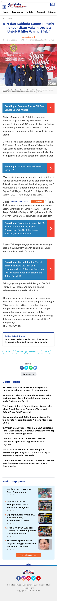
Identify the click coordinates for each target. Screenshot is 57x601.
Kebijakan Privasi (14, 585)
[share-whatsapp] (31, 368)
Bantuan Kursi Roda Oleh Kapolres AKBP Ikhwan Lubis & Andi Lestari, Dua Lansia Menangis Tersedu (26, 341)
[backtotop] (28, 566)
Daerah (20, 352)
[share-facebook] (22, 368)
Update (38, 202)
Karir (35, 585)
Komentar (29, 374)
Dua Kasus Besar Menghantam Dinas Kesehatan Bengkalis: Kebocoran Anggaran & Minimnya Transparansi (19, 504)
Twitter (34, 582)
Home (5, 12)
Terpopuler (17, 12)
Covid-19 (8, 352)
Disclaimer (27, 585)
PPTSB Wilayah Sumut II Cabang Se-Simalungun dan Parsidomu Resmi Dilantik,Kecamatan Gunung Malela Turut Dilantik (21, 530)
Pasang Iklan (44, 585)
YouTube (40, 582)
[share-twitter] (26, 368)
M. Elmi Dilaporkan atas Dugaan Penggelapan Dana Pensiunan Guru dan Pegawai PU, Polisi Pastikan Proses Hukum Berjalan (21, 543)
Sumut (46, 352)
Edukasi (41, 12)
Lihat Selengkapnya (28, 555)
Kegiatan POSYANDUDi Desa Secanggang (19, 490)
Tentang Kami (28, 588)
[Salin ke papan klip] (35, 368)
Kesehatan (33, 352)
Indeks (29, 12)
